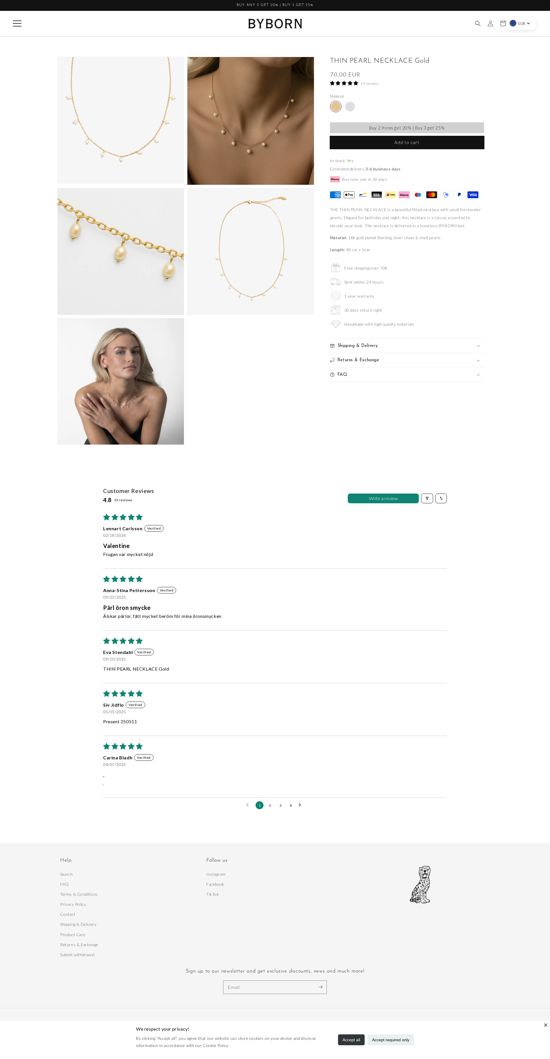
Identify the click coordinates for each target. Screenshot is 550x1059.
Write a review (383, 498)
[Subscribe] (320, 987)
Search (66, 874)
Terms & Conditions (79, 894)
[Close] (545, 1025)
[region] (275, 5)
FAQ (64, 884)
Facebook (215, 884)
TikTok (212, 894)
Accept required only (390, 1040)
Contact (67, 914)
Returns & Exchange (79, 944)
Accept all (351, 1040)
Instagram (215, 874)
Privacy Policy (73, 904)
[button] (17, 23)
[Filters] (427, 498)
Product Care (72, 934)
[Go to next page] (301, 805)
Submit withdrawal (77, 954)
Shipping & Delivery (78, 924)
